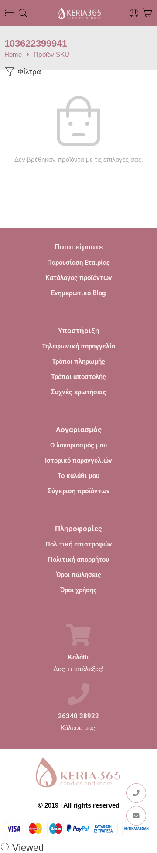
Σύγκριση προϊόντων (79, 491)
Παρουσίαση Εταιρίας (78, 262)
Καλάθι (78, 657)
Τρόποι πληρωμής (78, 361)
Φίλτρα (28, 72)
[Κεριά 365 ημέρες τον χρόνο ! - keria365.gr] (78, 13)
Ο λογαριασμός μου (78, 445)
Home (13, 54)
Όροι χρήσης (78, 590)
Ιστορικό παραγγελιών (78, 460)
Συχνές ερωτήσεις (78, 392)
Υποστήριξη (78, 330)
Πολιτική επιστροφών (78, 544)
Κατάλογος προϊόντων (78, 278)
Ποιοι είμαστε (79, 246)
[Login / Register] (134, 13)
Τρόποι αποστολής (78, 377)
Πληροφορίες (78, 528)
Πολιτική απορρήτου (78, 559)
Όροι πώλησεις (78, 575)
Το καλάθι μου (78, 476)
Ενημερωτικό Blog (78, 293)
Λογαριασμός (79, 429)
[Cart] (147, 13)
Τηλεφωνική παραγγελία (78, 346)
